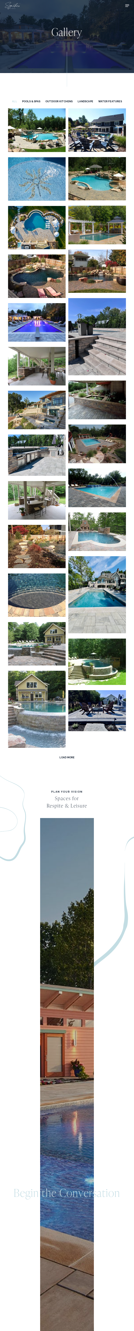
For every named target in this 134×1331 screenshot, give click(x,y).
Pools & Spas (31, 101)
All (14, 101)
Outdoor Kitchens (59, 101)
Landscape (85, 101)
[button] (127, 5)
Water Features (110, 101)
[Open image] (37, 131)
